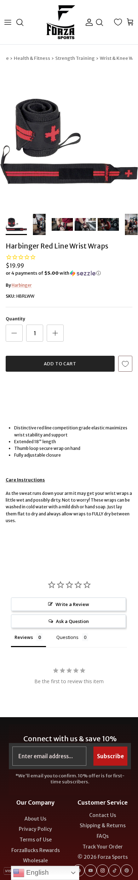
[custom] (91, 870)
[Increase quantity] (55, 333)
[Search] (23, 22)
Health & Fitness (32, 58)
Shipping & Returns (103, 825)
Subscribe (110, 756)
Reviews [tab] (24, 637)
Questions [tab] (67, 637)
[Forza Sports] (61, 22)
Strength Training (75, 58)
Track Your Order (102, 847)
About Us (35, 819)
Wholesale (35, 860)
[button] (69, 273)
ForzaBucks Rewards (35, 850)
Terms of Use (35, 839)
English (36, 872)
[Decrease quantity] (14, 333)
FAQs (103, 836)
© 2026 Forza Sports (102, 857)
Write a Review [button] (72, 604)
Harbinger (22, 285)
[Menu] (8, 22)
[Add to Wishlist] (125, 364)
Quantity (15, 318)
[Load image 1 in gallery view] (69, 141)
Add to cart (60, 363)
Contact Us (102, 815)
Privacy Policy (35, 829)
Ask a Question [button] (72, 621)
